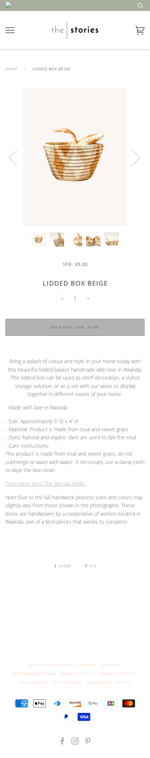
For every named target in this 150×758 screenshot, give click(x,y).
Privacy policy (77, 673)
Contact (86, 664)
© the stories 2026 (50, 664)
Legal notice (33, 682)
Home (11, 68)
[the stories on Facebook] (62, 742)
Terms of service (118, 673)
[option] (75, 157)
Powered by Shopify (108, 682)
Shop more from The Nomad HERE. (46, 483)
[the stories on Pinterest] (88, 742)
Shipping (111, 664)
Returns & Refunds (34, 673)
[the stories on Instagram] (75, 742)
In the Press (67, 682)
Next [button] (131, 157)
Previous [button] (17, 157)
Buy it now (75, 349)
